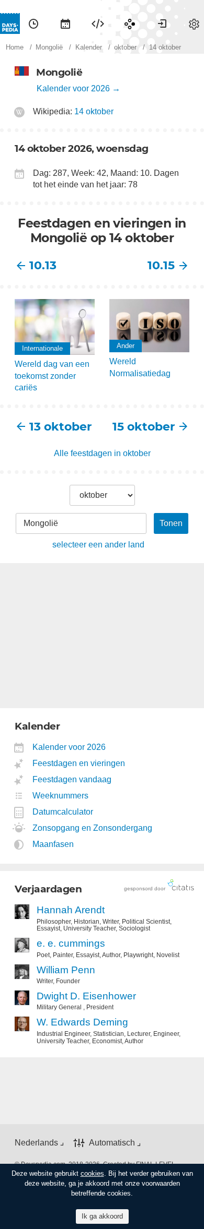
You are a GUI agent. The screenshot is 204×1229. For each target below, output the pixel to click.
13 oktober (60, 427)
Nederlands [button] (36, 1142)
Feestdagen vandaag (72, 779)
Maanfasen (53, 844)
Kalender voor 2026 (73, 88)
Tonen (171, 523)
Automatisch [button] (112, 1142)
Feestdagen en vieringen (79, 763)
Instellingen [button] (194, 23)
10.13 (42, 265)
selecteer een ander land (98, 544)
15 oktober (143, 427)
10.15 (161, 265)
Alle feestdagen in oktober (102, 453)
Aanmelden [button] (162, 23)
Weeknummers (60, 795)
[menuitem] (33, 23)
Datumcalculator (63, 811)
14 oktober (94, 111)
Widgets (98, 23)
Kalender (65, 23)
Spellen (130, 23)
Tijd (33, 23)
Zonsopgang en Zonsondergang (92, 828)
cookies (92, 1173)
